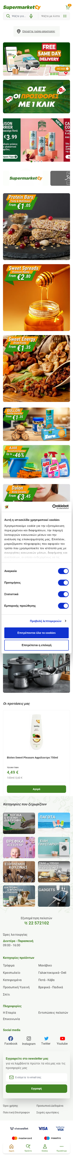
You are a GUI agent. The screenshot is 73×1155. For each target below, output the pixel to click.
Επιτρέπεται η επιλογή (36, 645)
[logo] (22, 7)
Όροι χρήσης (10, 1105)
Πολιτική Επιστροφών (16, 1112)
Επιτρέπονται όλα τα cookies (36, 632)
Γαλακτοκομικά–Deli (52, 972)
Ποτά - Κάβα (46, 980)
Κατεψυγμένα (12, 980)
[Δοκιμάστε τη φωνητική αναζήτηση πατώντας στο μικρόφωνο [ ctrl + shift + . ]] (31, 16)
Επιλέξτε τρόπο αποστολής (38, 31)
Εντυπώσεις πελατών (53, 1012)
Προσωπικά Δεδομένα (49, 1105)
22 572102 (39, 923)
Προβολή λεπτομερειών (46, 621)
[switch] (63, 583)
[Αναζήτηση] (8, 16)
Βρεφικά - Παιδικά (50, 987)
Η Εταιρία (9, 1012)
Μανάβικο (45, 965)
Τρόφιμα (8, 965)
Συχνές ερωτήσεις (47, 1112)
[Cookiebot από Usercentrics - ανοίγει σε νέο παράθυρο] (52, 506)
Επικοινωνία (11, 1019)
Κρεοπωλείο (11, 972)
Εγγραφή (36, 1088)
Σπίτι (6, 994)
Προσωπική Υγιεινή (16, 987)
